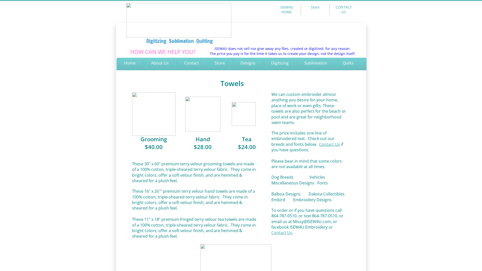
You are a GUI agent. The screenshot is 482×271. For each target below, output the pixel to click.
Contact (191, 63)
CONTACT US (344, 10)
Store (220, 63)
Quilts (348, 63)
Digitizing (280, 63)
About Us (160, 63)
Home (130, 63)
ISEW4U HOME (286, 10)
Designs (248, 63)
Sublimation (315, 63)
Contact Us (329, 144)
